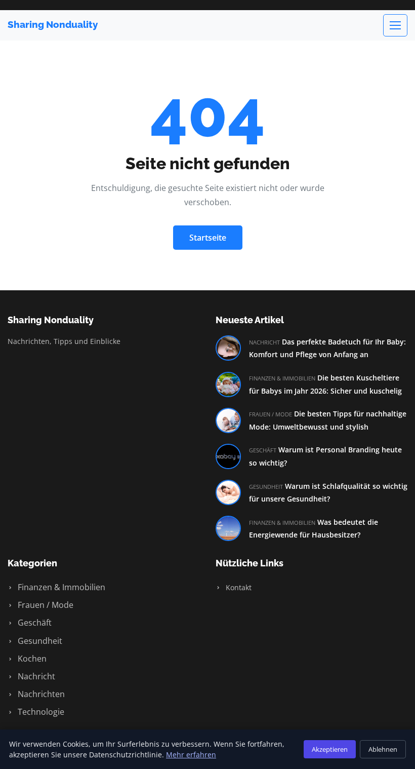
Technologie (40, 711)
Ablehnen (382, 749)
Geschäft (34, 622)
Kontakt (238, 587)
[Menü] (395, 25)
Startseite (207, 237)
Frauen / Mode (44, 604)
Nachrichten (40, 694)
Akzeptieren (330, 749)
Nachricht (35, 676)
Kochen (31, 658)
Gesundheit (39, 640)
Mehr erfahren (191, 754)
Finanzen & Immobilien (60, 587)
